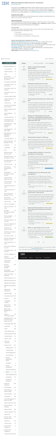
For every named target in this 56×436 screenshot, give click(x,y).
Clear (14, 66)
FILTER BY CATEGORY (8, 66)
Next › (38, 242)
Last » (43, 242)
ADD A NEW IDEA (9, 63)
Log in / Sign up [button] (49, 58)
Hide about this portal (16, 4)
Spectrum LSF (33, 237)
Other (33, 80)
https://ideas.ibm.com (49, 11)
